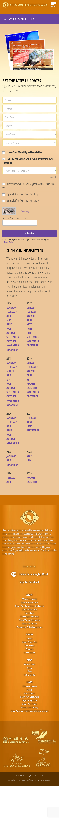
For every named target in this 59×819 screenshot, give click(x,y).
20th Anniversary (29, 599)
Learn (29, 682)
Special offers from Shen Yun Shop (22, 194)
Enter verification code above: (14, 218)
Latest (29, 638)
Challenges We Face (29, 616)
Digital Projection (29, 700)
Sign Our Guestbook (29, 582)
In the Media (29, 652)
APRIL (9, 316)
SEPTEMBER (12, 337)
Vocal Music (29, 693)
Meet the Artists (29, 623)
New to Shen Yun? (29, 602)
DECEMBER (12, 349)
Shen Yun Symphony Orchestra (29, 606)
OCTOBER (11, 341)
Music (29, 689)
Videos (29, 634)
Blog (30, 671)
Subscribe (29, 233)
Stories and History (29, 707)
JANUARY (11, 307)
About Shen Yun (29, 642)
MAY (8, 320)
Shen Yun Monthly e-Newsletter (24, 152)
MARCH (31, 316)
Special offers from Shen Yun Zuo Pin (23, 200)
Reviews (29, 649)
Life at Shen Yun (29, 609)
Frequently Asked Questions (29, 627)
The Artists (30, 645)
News (29, 660)
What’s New (29, 664)
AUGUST (10, 333)
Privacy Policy (8, 242)
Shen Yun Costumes (29, 696)
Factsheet (29, 613)
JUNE (9, 324)
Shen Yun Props (29, 704)
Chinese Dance (30, 686)
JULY (8, 328)
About (29, 594)
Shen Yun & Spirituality (29, 620)
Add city (53, 177)
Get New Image (24, 211)
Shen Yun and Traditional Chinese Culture (29, 711)
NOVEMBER (12, 345)
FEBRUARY (11, 312)
